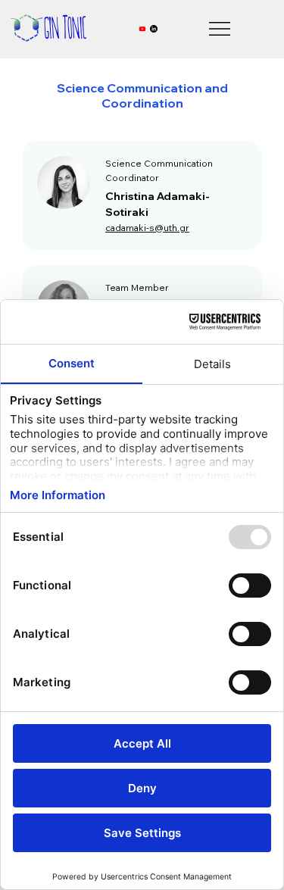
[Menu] (221, 29)
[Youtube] (142, 29)
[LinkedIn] (154, 29)
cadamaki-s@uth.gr (147, 227)
